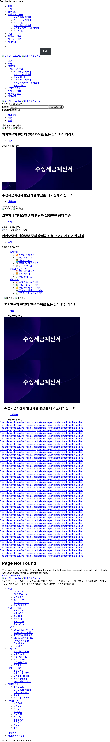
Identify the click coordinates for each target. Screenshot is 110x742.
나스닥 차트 (19, 591)
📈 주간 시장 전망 (24, 257)
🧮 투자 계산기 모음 (25, 271)
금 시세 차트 (19, 643)
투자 (10, 9)
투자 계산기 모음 (15, 14)
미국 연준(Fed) (21, 678)
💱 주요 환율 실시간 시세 (27, 285)
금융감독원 (19, 670)
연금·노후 (18, 714)
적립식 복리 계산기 (22, 25)
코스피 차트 (19, 597)
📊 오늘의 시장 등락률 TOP (29, 293)
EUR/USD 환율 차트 (23, 632)
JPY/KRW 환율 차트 (23, 635)
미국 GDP (18, 610)
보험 (16, 728)
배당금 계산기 (20, 22)
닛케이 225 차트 (21, 602)
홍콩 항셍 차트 (20, 605)
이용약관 (18, 695)
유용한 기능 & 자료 (18, 268)
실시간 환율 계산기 (22, 17)
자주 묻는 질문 (14, 39)
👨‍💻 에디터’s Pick (24, 260)
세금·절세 (18, 703)
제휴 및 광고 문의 (21, 692)
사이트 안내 (13, 684)
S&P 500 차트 (20, 594)
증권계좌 (18, 722)
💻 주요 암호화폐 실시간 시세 (29, 290)
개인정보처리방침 (22, 698)
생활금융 (12, 11)
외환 (10, 6)
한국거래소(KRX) (22, 673)
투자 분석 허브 (14, 36)
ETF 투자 (18, 711)
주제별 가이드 (14, 700)
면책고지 (18, 665)
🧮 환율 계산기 (23, 274)
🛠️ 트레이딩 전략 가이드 (27, 263)
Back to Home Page (12, 575)
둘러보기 (14, 252)
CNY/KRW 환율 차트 (23, 640)
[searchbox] (29, 107)
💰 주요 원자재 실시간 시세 (28, 287)
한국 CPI (18, 618)
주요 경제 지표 (14, 608)
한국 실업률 (19, 624)
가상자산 (18, 725)
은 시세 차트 (19, 646)
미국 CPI (18, 616)
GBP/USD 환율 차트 (23, 638)
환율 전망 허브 (20, 657)
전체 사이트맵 (20, 659)
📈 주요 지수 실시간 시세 (27, 282)
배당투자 (18, 708)
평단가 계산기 (20, 31)
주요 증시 (12, 588)
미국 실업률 (19, 621)
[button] (55, 1)
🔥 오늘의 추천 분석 (25, 255)
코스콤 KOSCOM (22, 676)
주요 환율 (12, 627)
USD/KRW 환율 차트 (23, 629)
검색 (4, 46)
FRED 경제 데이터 (22, 681)
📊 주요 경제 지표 (24, 276)
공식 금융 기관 (14, 668)
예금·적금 (18, 717)
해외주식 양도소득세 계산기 (26, 28)
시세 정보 (14, 279)
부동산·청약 (19, 719)
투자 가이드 (13, 648)
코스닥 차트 (19, 599)
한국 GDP (18, 613)
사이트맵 (12, 41)
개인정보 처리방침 (16, 735)
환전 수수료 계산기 (22, 20)
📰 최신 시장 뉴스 (24, 266)
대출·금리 (18, 706)
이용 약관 (12, 733)
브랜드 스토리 (14, 33)
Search (6, 107)
